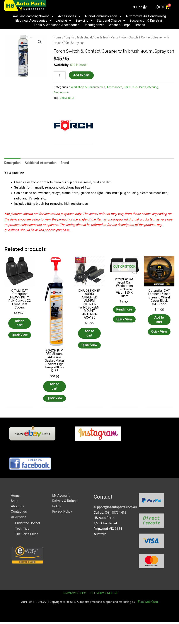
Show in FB (67, 97)
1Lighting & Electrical (78, 37)
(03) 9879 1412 (115, 513)
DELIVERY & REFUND (104, 593)
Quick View (19, 335)
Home (57, 37)
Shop (14, 501)
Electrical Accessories (31, 21)
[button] (40, 42)
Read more (124, 309)
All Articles (18, 517)
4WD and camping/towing (31, 16)
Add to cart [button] (19, 323)
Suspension (61, 92)
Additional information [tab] (40, 163)
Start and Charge (109, 21)
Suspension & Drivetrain (147, 21)
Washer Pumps (120, 25)
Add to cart (81, 75)
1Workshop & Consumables (87, 87)
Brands (140, 25)
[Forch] (73, 125)
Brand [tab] (65, 163)
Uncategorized (94, 25)
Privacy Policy (62, 511)
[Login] (135, 7)
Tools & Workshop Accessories (56, 25)
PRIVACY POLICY (75, 593)
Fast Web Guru (148, 601)
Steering (152, 87)
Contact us (19, 511)
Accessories (67, 16)
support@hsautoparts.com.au (115, 507)
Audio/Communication (101, 16)
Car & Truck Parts (106, 37)
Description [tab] (12, 163)
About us (17, 506)
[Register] (145, 7)
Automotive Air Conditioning (146, 16)
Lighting (61, 21)
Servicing (81, 21)
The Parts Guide (26, 534)
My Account (61, 495)
